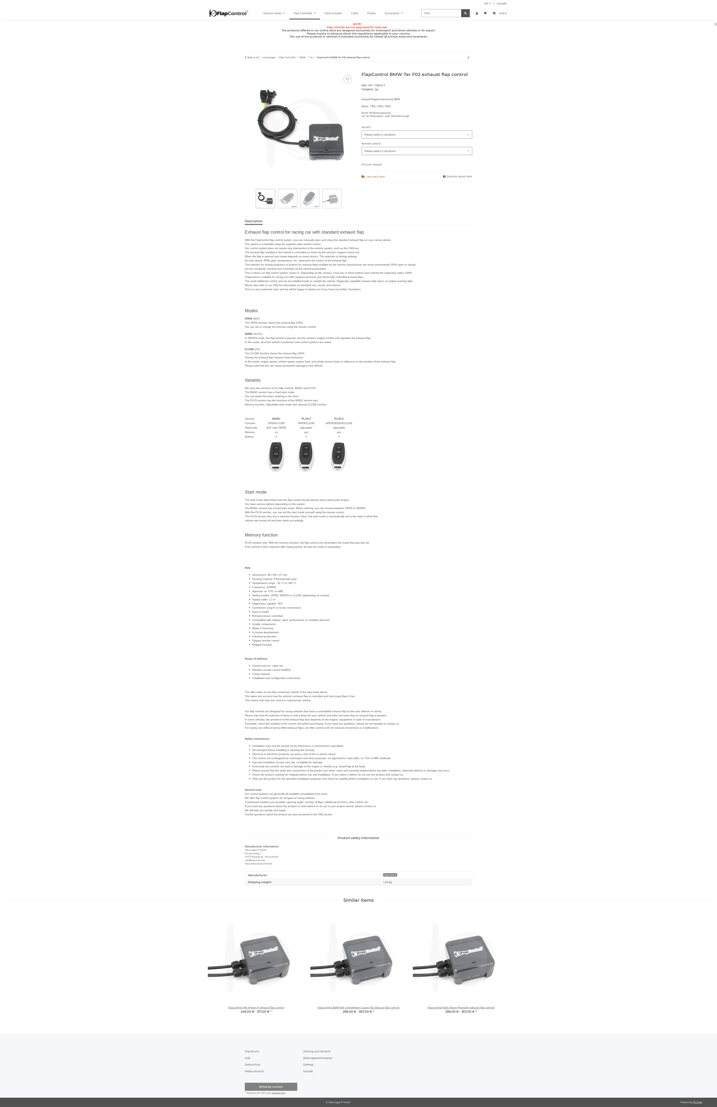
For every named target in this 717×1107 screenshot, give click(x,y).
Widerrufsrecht (254, 1071)
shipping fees (278, 1092)
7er (377, 89)
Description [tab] (254, 221)
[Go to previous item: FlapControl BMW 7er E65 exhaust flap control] (468, 57)
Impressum (252, 1051)
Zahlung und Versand (316, 1051)
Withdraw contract (271, 1087)
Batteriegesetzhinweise (317, 1058)
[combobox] (416, 135)
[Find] (465, 13)
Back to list (253, 57)
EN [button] (486, 3)
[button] (477, 13)
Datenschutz (252, 1064)
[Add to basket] (248, 70)
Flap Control (390, 875)
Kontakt (502, 3)
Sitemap (308, 1064)
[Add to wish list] (348, 79)
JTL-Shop (697, 1102)
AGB (247, 1058)
